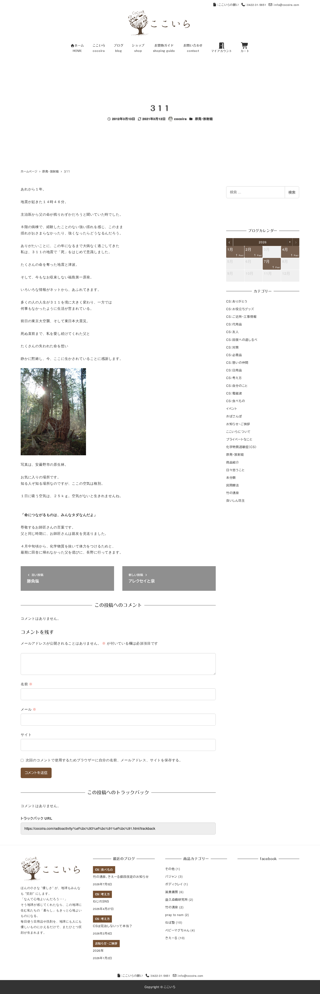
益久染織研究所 (176, 899)
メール (28, 709)
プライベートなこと (239, 439)
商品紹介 (232, 462)
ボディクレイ (174, 884)
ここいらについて (238, 431)
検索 (291, 192)
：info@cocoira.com (286, 5)
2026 (262, 242)
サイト (26, 735)
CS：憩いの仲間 (237, 362)
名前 (27, 684)
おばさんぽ (234, 416)
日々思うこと (235, 469)
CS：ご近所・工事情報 (241, 316)
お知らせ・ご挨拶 (238, 424)
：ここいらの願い (228, 5)
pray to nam (174, 915)
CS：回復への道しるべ (242, 339)
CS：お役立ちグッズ (240, 308)
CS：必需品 (234, 355)
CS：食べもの (235, 401)
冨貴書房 (171, 892)
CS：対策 (232, 347)
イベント (231, 408)
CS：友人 (232, 332)
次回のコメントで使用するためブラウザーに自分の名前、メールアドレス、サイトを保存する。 (104, 760)
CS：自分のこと (237, 385)
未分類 (231, 477)
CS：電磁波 (234, 393)
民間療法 (232, 485)
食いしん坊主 (235, 500)
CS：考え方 (234, 378)
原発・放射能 (204, 119)
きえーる (171, 938)
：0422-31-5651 (255, 5)
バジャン (171, 876)
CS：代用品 (234, 324)
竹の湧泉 (232, 493)
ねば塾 (170, 922)
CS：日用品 (234, 370)
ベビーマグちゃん (177, 930)
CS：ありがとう (237, 301)
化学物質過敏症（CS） (241, 447)
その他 (170, 869)
